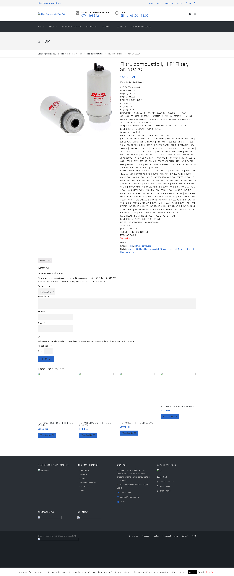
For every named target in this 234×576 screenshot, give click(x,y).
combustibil (133, 249)
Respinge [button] (210, 572)
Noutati (82, 478)
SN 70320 (129, 252)
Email (41, 323)
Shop (159, 3)
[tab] (45, 260)
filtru (141, 249)
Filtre (131, 246)
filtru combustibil (151, 249)
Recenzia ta (44, 296)
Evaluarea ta (44, 286)
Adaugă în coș (47, 435)
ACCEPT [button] (192, 572)
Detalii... (202, 572)
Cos (151, 3)
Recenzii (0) (45, 260)
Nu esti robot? (44, 346)
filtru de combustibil (168, 249)
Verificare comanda (173, 3)
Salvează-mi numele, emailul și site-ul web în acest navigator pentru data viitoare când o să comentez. (87, 341)
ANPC (82, 490)
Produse (83, 474)
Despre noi (84, 470)
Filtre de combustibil (143, 246)
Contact (82, 486)
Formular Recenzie (87, 482)
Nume (41, 311)
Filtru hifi (182, 249)
